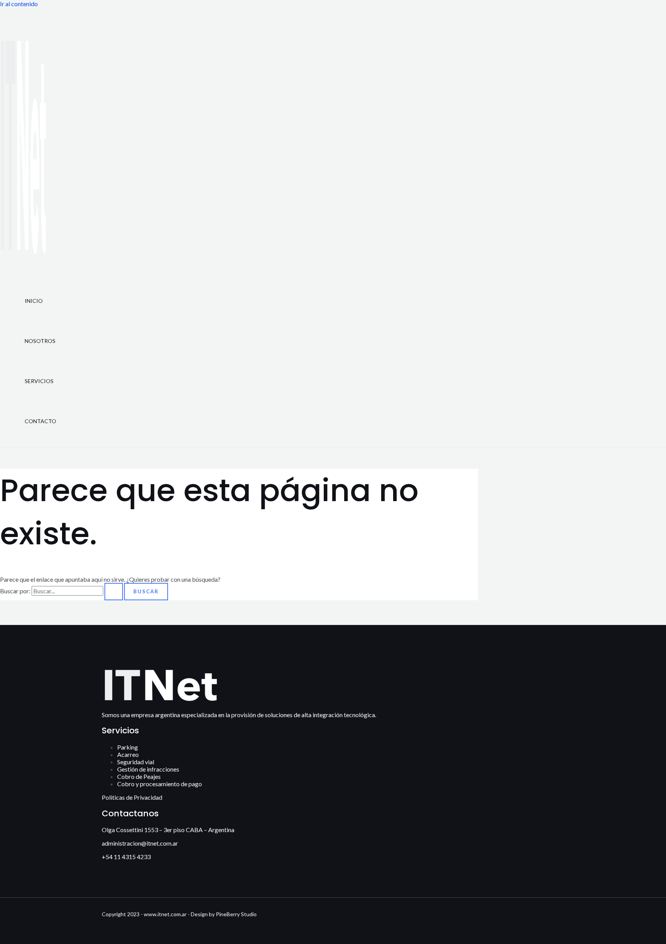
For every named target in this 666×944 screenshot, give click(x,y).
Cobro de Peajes (139, 776)
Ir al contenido (19, 3)
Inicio (34, 300)
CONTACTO (40, 421)
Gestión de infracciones (148, 769)
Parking (127, 747)
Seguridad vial (135, 761)
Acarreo (128, 754)
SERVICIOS (39, 381)
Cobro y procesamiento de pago (159, 783)
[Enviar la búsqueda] (113, 591)
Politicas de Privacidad (132, 797)
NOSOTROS (40, 341)
